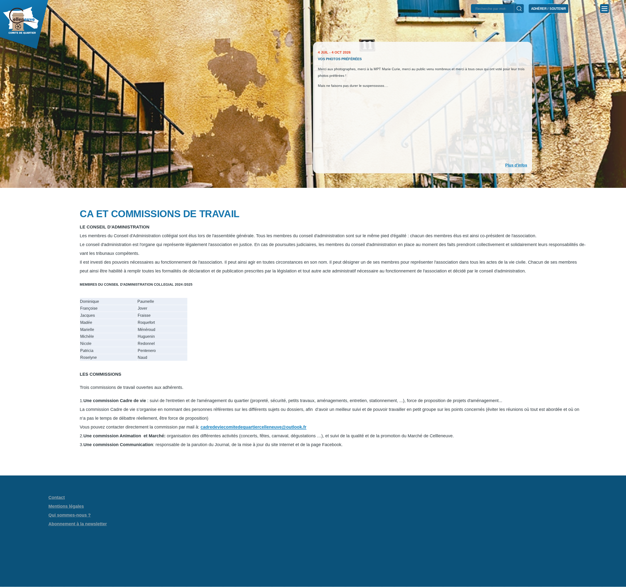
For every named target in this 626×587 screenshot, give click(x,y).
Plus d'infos (516, 165)
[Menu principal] (604, 8)
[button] (313, 196)
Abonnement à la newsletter (77, 523)
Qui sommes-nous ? (69, 515)
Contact (56, 497)
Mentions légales (66, 506)
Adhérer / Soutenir (548, 9)
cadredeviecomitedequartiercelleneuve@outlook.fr (253, 427)
